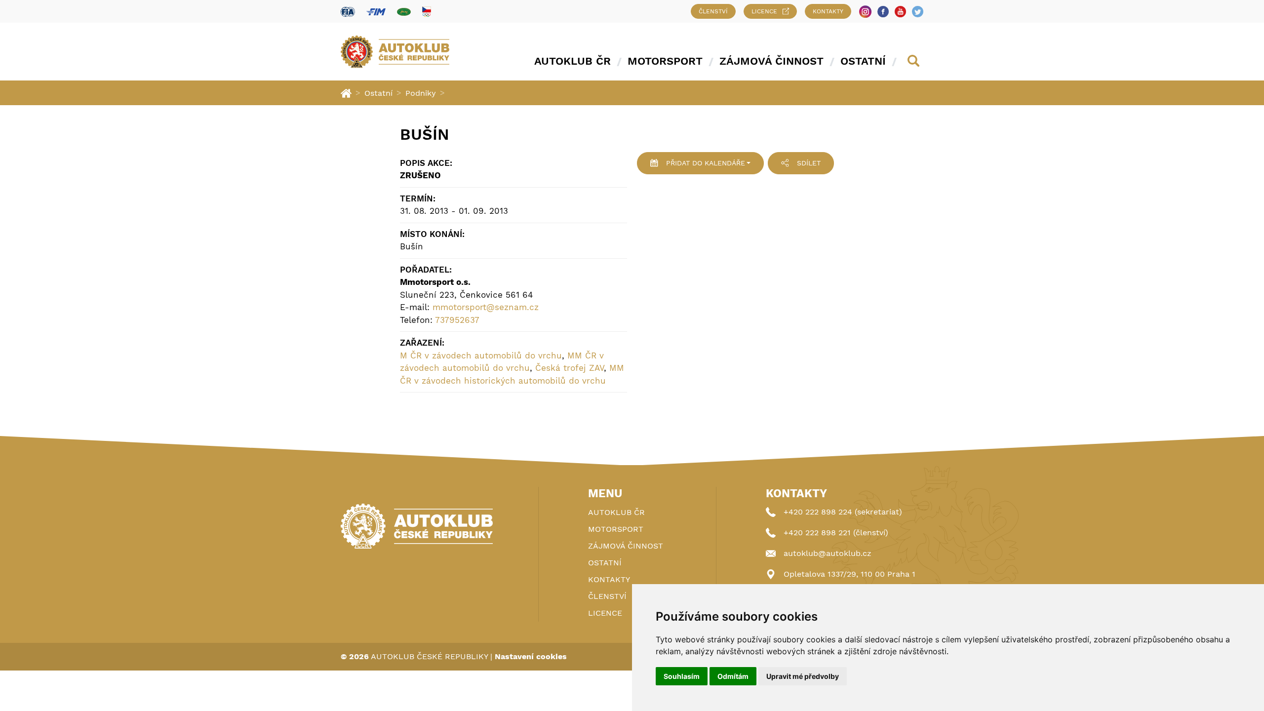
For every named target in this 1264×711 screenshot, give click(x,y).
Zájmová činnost (771, 61)
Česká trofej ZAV (569, 368)
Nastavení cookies (531, 656)
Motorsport (665, 61)
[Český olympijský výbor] (426, 11)
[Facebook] (883, 11)
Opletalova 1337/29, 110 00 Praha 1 (849, 574)
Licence (764, 11)
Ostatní (863, 61)
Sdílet (809, 163)
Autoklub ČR (572, 61)
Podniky (420, 93)
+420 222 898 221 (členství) (836, 532)
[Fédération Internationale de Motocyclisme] (376, 11)
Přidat (705, 163)
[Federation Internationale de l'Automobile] (348, 11)
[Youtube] (900, 11)
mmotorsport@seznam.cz (486, 307)
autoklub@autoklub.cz (827, 553)
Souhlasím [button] (682, 676)
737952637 (457, 320)
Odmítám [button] (733, 676)
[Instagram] (865, 11)
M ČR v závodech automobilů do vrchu (481, 355)
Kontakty (828, 11)
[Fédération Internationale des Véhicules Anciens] (404, 11)
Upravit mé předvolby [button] (802, 676)
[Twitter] (917, 11)
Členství (713, 11)
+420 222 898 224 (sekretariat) (843, 511)
